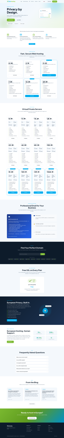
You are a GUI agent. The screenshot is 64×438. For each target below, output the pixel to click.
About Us (38, 427)
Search (43, 254)
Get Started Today (32, 418)
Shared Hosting (25, 1)
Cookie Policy (50, 431)
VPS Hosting (28, 428)
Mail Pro (32, 1)
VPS (29, 1)
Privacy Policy (50, 427)
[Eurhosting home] (11, 1)
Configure (12, 138)
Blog (21, 1)
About (39, 1)
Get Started (54, 1)
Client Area (49, 1)
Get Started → (10, 341)
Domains (36, 1)
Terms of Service (50, 428)
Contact (38, 428)
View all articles (32, 403)
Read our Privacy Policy (12, 320)
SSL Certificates (29, 431)
